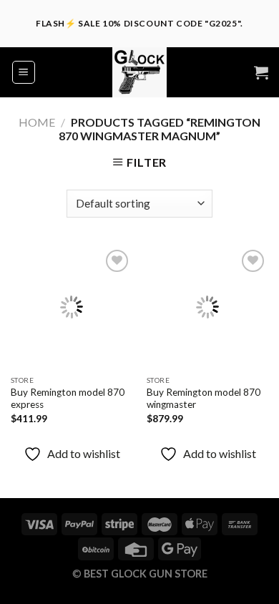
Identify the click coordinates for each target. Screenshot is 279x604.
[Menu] (24, 72)
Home (37, 122)
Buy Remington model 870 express (67, 398)
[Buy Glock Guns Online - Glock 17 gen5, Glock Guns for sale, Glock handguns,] (139, 72)
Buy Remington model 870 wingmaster (203, 398)
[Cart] (261, 72)
